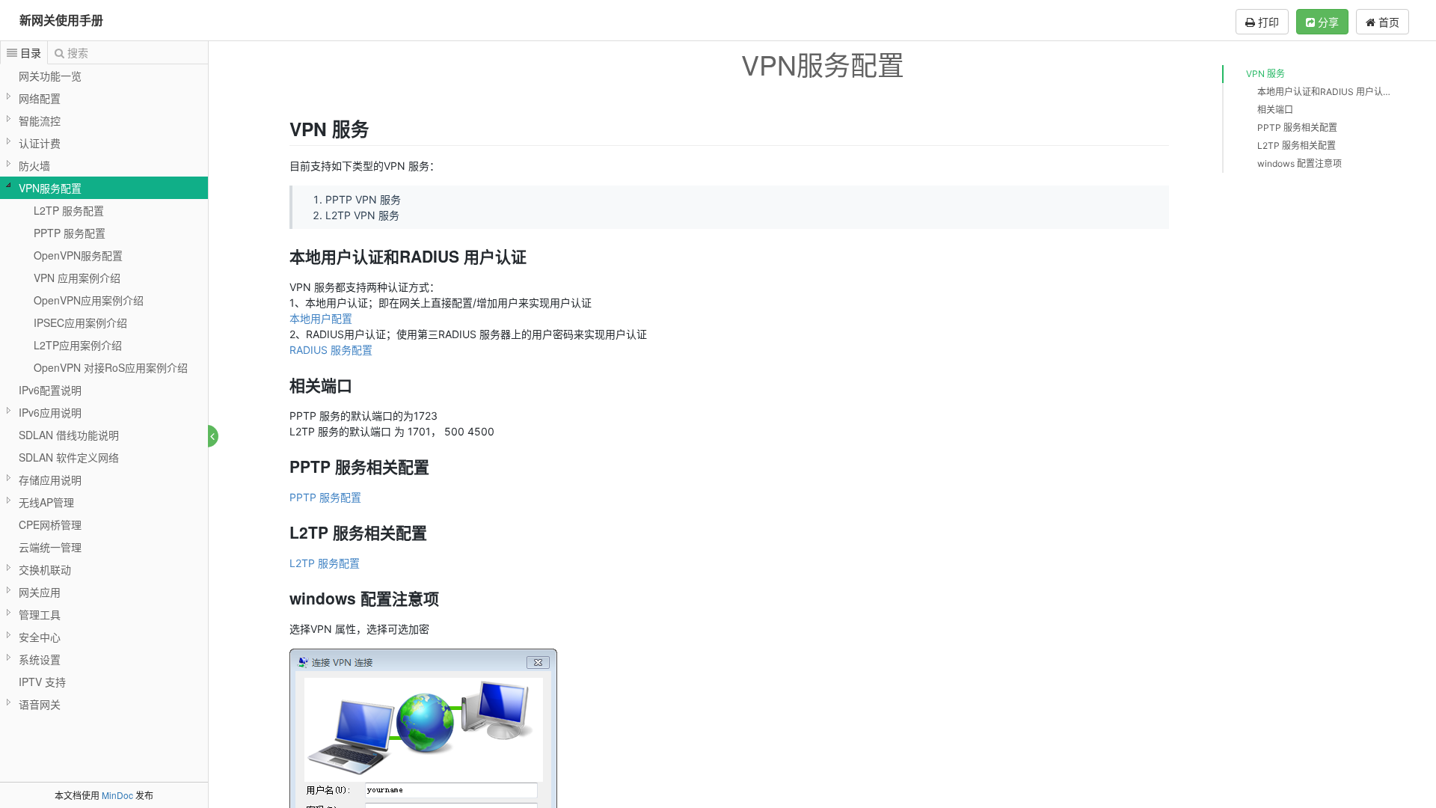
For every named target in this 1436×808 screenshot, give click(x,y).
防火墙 (34, 165)
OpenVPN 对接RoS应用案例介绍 (111, 367)
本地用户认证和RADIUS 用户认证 (1324, 91)
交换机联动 (45, 569)
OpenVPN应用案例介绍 (89, 300)
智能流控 (40, 120)
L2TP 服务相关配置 (1296, 145)
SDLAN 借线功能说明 (69, 434)
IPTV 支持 (42, 681)
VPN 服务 (1265, 73)
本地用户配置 (320, 318)
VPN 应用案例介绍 (77, 277)
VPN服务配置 (50, 187)
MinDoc (117, 795)
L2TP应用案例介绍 (78, 344)
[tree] (104, 389)
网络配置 (40, 98)
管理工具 (40, 614)
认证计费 (40, 142)
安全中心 (40, 636)
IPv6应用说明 (50, 412)
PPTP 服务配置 (69, 232)
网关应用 (40, 591)
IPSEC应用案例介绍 (80, 322)
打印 (1267, 21)
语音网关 (40, 704)
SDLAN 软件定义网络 (69, 457)
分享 (1327, 21)
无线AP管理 (46, 502)
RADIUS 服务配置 (330, 349)
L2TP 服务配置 (69, 210)
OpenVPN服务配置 (78, 255)
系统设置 (40, 659)
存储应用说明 (50, 479)
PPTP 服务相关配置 (1297, 127)
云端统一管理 (50, 546)
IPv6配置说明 (50, 389)
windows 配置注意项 (1299, 163)
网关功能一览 (50, 75)
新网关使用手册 (61, 19)
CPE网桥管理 (50, 524)
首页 (1387, 21)
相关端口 (1275, 109)
